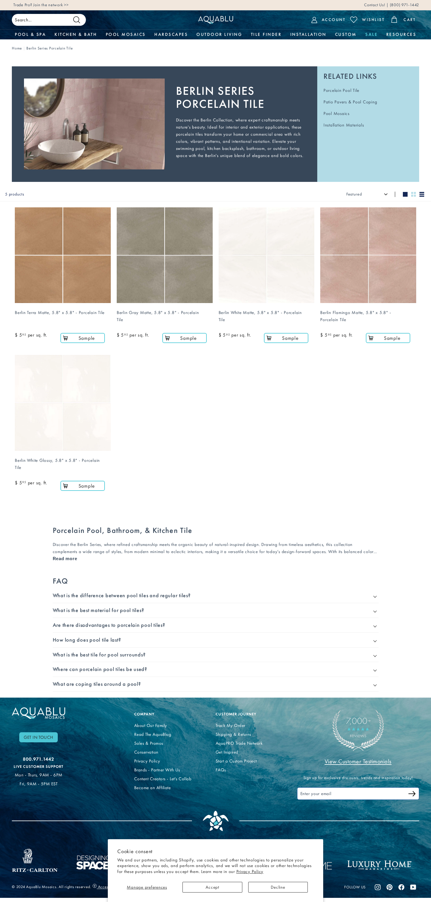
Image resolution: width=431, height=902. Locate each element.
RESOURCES (401, 34)
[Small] (413, 194)
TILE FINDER (266, 34)
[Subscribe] (412, 794)
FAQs (221, 770)
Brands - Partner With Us (157, 770)
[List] (422, 194)
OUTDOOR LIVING (219, 34)
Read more (65, 558)
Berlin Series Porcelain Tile (49, 48)
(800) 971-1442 (404, 4)
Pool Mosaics (336, 113)
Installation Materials (343, 125)
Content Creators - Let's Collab (163, 778)
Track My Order (230, 725)
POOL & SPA (30, 34)
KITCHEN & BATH (76, 34)
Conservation (146, 752)
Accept (212, 887)
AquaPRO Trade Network (239, 743)
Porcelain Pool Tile (341, 90)
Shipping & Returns (233, 734)
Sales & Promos (148, 743)
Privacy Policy (250, 871)
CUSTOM (346, 34)
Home (17, 48)
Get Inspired (227, 752)
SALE (371, 34)
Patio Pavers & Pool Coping (350, 102)
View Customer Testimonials (358, 761)
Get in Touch (38, 737)
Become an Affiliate (152, 787)
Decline (278, 887)
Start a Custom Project (236, 761)
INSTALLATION (308, 34)
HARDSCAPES (171, 34)
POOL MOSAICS (126, 34)
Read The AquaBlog (153, 734)
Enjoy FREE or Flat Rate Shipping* (84, 4)
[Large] (405, 194)
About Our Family (150, 725)
